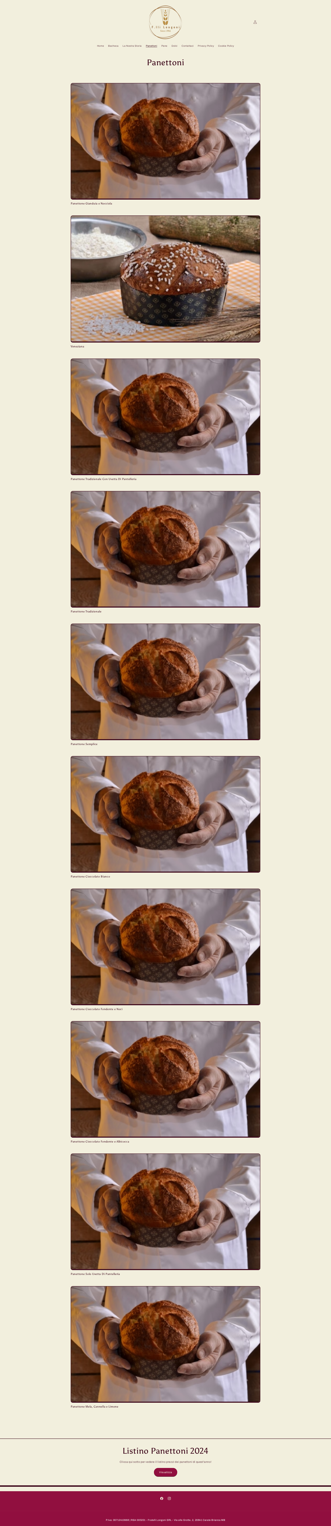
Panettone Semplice (84, 744)
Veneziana (77, 346)
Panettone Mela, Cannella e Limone (94, 1406)
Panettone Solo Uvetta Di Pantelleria (95, 1274)
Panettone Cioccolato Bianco (90, 876)
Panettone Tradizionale (86, 611)
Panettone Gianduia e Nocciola (91, 203)
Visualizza (165, 1472)
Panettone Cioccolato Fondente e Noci (97, 1009)
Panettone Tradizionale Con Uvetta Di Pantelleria (104, 479)
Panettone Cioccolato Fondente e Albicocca (100, 1141)
